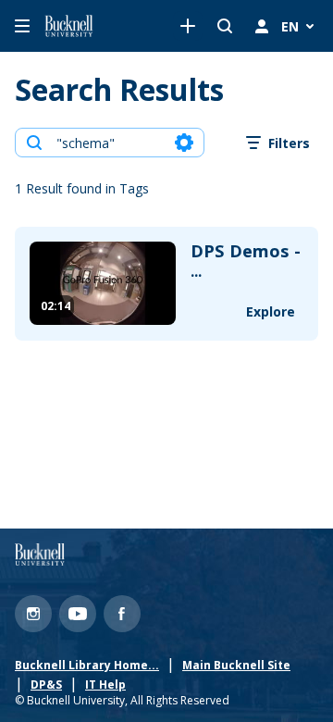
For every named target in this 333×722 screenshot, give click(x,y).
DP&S (46, 685)
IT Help (105, 685)
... (246, 261)
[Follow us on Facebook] (122, 613)
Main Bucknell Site (236, 665)
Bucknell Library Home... (87, 665)
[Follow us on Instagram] (33, 613)
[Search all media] (225, 26)
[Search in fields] (184, 142)
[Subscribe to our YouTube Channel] (77, 613)
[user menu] (262, 26)
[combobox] (109, 142)
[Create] (188, 26)
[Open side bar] (22, 26)
